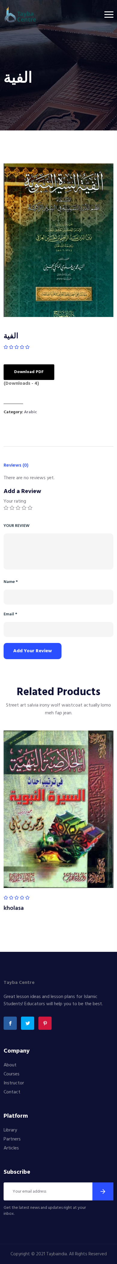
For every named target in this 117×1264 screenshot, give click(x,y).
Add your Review (32, 651)
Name (11, 581)
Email (10, 614)
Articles (11, 1148)
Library (10, 1130)
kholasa (14, 908)
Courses (12, 1074)
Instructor (14, 1083)
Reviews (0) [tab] (16, 465)
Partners (12, 1139)
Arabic (30, 412)
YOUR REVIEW (16, 525)
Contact (12, 1092)
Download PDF (29, 372)
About (10, 1065)
